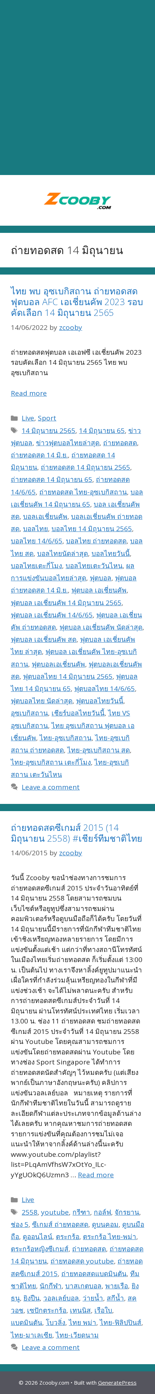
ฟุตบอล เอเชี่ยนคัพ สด (43, 639)
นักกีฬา (51, 1286)
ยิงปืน (31, 1298)
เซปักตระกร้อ (46, 1310)
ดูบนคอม (105, 1224)
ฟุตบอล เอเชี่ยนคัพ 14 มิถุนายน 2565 (66, 602)
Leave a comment (51, 787)
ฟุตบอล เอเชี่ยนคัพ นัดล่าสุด (100, 627)
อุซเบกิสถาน (29, 713)
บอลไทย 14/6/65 (36, 541)
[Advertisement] (77, 87)
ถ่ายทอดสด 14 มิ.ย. (39, 455)
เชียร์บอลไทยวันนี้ (78, 713)
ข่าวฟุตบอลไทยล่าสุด (67, 442)
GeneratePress (117, 1382)
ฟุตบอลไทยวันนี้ (99, 700)
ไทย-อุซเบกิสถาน (66, 737)
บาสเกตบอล (83, 1286)
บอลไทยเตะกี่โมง (36, 565)
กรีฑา (81, 1212)
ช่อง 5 (19, 1224)
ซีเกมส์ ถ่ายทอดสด (60, 1224)
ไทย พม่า (82, 1322)
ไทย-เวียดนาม (77, 1335)
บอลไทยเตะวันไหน (94, 565)
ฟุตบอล (100, 578)
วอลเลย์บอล (61, 1298)
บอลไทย (35, 528)
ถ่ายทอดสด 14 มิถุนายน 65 (51, 479)
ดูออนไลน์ (37, 1236)
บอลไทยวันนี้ (111, 553)
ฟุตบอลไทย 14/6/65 (104, 688)
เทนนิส (80, 1310)
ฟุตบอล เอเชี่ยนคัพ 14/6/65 (52, 615)
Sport (47, 418)
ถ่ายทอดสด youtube (82, 1261)
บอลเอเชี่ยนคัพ (45, 516)
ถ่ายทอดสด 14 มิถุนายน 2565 (85, 467)
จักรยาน (127, 1212)
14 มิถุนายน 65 (102, 430)
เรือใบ (103, 1310)
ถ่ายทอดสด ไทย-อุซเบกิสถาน (83, 492)
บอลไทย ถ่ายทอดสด (96, 541)
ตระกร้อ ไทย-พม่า (109, 1236)
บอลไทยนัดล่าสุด (62, 553)
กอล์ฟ (102, 1212)
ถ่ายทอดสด (120, 442)
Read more (29, 393)
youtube (55, 1212)
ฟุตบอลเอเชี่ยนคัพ (58, 664)
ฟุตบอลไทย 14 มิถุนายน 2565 (67, 676)
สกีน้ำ (115, 1298)
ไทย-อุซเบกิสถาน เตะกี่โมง (51, 762)
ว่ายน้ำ (93, 1298)
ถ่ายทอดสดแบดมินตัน (94, 1273)
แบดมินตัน (26, 1322)
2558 (29, 1212)
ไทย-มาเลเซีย (31, 1335)
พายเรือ (116, 1286)
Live (28, 418)
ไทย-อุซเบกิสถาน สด (98, 750)
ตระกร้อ (67, 1236)
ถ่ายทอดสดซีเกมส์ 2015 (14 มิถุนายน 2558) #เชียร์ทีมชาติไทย (76, 832)
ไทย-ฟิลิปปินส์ (120, 1322)
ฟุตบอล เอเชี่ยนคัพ (99, 590)
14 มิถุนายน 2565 (48, 430)
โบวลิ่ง (55, 1322)
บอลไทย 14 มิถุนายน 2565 (92, 528)
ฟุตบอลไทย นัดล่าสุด (41, 700)
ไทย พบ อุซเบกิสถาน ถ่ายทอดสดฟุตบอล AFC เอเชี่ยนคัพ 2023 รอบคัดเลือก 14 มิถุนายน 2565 (77, 301)
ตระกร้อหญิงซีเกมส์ (39, 1248)
